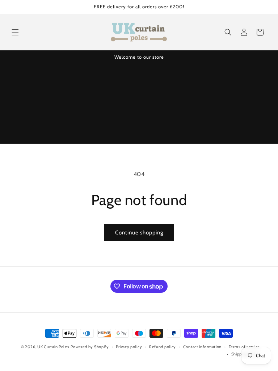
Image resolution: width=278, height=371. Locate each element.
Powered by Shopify (90, 346)
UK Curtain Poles (53, 346)
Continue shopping (139, 232)
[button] (15, 32)
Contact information (202, 346)
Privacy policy (129, 346)
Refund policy (162, 346)
